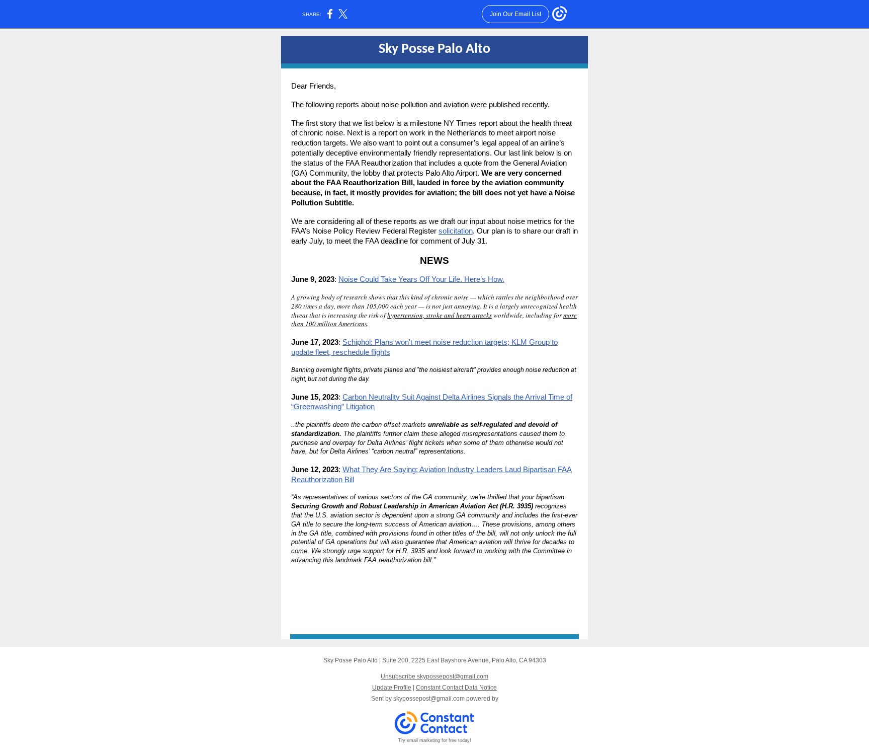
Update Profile (391, 687)
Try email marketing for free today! (434, 740)
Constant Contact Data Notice (456, 687)
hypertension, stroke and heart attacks (439, 315)
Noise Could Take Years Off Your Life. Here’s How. (421, 279)
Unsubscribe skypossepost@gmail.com (434, 676)
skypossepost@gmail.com (429, 698)
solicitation (456, 230)
